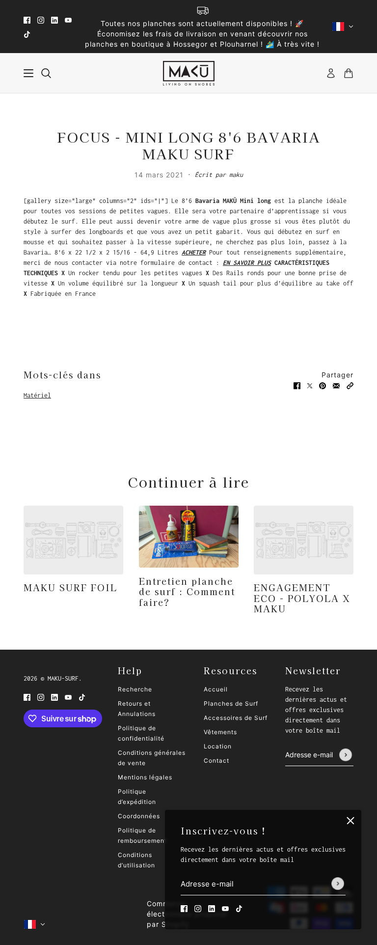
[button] (350, 385)
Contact (216, 760)
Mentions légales (145, 777)
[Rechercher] (46, 73)
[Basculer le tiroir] (28, 73)
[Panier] (348, 73)
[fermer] (350, 821)
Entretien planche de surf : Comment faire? (187, 591)
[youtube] (68, 19)
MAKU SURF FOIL (70, 587)
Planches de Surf (231, 703)
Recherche (135, 689)
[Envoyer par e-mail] (336, 385)
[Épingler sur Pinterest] (322, 385)
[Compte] (331, 73)
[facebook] (27, 19)
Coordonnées (139, 816)
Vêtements (220, 732)
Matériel (37, 395)
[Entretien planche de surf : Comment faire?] (189, 537)
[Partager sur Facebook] (297, 385)
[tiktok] (27, 34)
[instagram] (40, 19)
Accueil (216, 689)
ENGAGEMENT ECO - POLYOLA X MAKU (302, 598)
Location (218, 746)
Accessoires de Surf (236, 717)
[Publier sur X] (309, 385)
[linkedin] (54, 19)
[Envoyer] (337, 884)
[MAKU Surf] (189, 73)
